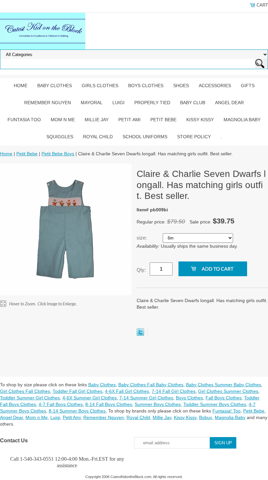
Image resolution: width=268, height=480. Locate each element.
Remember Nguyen (47, 102)
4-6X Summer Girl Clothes (89, 397)
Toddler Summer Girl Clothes (30, 397)
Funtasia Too (24, 119)
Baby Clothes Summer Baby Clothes (223, 384)
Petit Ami (129, 119)
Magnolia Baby (242, 119)
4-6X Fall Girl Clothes (127, 391)
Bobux (205, 417)
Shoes (181, 85)
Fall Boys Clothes (224, 397)
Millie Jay (97, 119)
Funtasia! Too (226, 410)
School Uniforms (145, 136)
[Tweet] (140, 334)
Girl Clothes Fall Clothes (25, 391)
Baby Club (192, 102)
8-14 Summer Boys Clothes (77, 410)
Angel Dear (229, 102)
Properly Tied (152, 102)
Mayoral (92, 102)
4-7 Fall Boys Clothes (61, 404)
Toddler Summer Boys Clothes (214, 404)
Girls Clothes (100, 85)
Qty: (141, 270)
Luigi (118, 102)
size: (142, 237)
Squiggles (59, 136)
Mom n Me (63, 119)
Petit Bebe (163, 119)
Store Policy (194, 136)
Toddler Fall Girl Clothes (77, 391)
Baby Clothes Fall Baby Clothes (150, 384)
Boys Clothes (145, 85)
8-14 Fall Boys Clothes (108, 404)
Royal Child (98, 136)
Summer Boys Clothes (158, 404)
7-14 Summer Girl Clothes (146, 397)
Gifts (248, 85)
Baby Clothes (54, 85)
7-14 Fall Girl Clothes (173, 391)
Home (20, 85)
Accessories (215, 85)
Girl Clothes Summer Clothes (228, 391)
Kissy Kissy (200, 119)
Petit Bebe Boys (58, 153)
